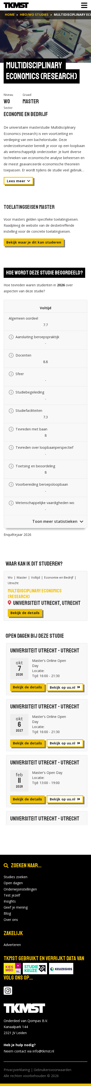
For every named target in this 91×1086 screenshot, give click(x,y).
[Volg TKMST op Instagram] (8, 993)
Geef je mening (16, 907)
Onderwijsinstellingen (20, 889)
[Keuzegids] (61, 968)
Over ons (11, 919)
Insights (10, 901)
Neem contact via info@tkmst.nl (29, 1051)
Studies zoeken (15, 877)
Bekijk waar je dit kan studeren (33, 242)
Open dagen (13, 883)
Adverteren (12, 944)
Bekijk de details (25, 612)
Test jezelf (12, 895)
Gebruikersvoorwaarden (52, 1069)
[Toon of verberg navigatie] (82, 5)
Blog (7, 913)
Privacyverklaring (17, 1069)
